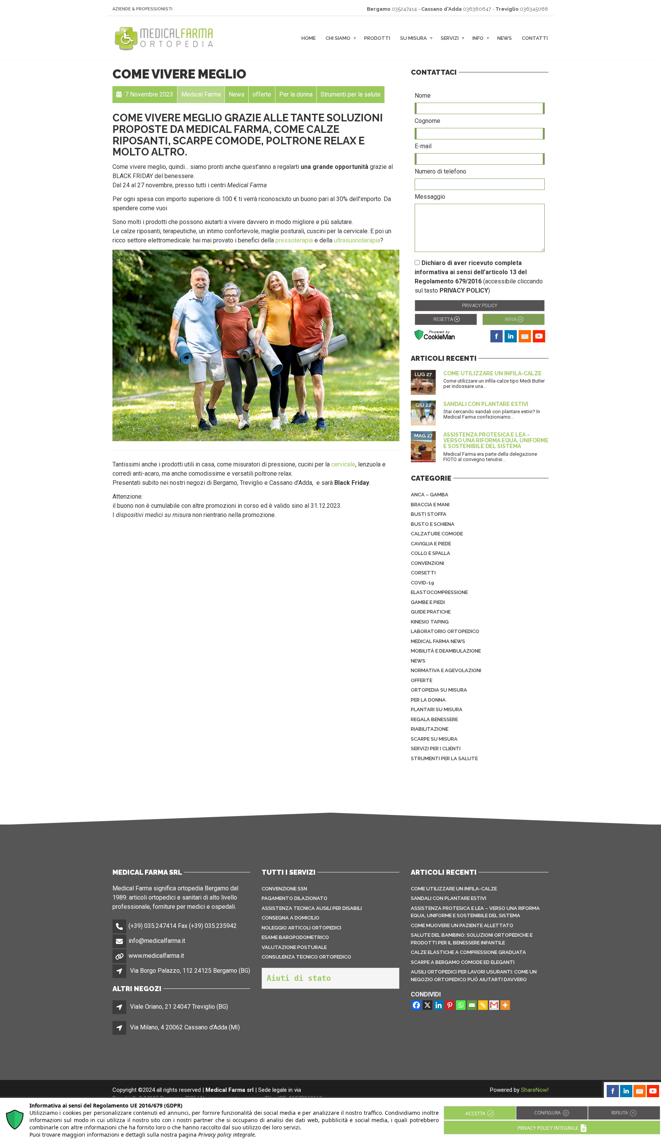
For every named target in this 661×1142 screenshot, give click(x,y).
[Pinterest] (449, 1005)
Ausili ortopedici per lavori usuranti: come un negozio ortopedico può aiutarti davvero (474, 975)
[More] (505, 1005)
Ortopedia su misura (439, 690)
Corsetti (423, 573)
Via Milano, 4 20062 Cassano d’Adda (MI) (185, 1027)
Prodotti (377, 38)
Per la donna (428, 700)
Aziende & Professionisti (142, 9)
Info (478, 38)
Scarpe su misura (434, 739)
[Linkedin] (438, 1005)
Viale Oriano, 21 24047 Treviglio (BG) (179, 1006)
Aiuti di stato (299, 978)
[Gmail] (494, 1005)
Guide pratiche (431, 612)
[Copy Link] (483, 1005)
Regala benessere (434, 719)
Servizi (450, 38)
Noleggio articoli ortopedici (301, 928)
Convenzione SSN (284, 889)
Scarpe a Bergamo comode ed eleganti (462, 962)
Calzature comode (437, 534)
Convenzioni (427, 563)
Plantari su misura (436, 709)
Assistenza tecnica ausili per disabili (312, 908)
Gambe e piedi (428, 602)
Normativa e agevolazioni (446, 670)
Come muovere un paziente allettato (462, 925)
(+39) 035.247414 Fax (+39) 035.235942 (183, 925)
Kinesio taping (430, 622)
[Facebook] (416, 1005)
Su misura (413, 38)
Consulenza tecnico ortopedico (306, 957)
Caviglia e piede (431, 543)
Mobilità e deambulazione (446, 651)
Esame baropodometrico (295, 937)
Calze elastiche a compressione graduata (468, 952)
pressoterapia (294, 240)
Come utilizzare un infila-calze (492, 373)
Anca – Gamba (429, 494)
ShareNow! (535, 1089)
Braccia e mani (430, 504)
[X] (427, 1005)
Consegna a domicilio (290, 918)
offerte (421, 680)
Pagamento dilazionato (294, 898)
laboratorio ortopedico (445, 631)
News (504, 38)
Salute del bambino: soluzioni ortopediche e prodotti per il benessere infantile (471, 939)
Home (308, 38)
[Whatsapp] (461, 1005)
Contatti (535, 38)
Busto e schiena (432, 524)
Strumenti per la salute (444, 758)
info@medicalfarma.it (157, 940)
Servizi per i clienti (436, 748)
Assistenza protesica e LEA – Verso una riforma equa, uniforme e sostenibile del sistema (496, 441)
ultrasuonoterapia (357, 240)
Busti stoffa (428, 514)
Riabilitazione (429, 729)
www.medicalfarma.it (156, 955)
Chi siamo (338, 38)
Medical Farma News (438, 641)
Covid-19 (422, 583)
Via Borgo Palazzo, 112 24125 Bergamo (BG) (190, 970)
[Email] (472, 1005)
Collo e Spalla (430, 553)
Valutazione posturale (294, 947)
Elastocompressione (439, 592)
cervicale (343, 464)
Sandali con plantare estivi (485, 404)
